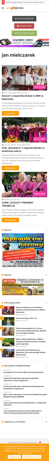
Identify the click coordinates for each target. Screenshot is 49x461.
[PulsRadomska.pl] (15, 8)
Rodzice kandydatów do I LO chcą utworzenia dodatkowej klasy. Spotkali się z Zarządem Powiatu (31, 330)
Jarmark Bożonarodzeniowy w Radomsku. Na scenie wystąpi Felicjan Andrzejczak (30, 352)
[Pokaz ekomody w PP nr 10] (8, 321)
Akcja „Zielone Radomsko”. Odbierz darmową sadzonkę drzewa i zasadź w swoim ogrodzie (31, 341)
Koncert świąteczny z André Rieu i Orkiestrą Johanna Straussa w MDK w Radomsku (30, 309)
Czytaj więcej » (10, 113)
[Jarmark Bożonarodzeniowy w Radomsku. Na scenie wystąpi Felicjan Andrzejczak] (8, 353)
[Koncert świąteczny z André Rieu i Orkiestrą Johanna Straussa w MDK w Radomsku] (8, 310)
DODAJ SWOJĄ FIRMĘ (25, 33)
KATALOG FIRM (25, 26)
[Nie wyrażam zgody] (46, 452)
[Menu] (3, 8)
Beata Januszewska (10, 93)
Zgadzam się (14, 457)
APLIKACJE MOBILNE (25, 19)
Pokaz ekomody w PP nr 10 (26, 318)
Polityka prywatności (32, 457)
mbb (5, 199)
